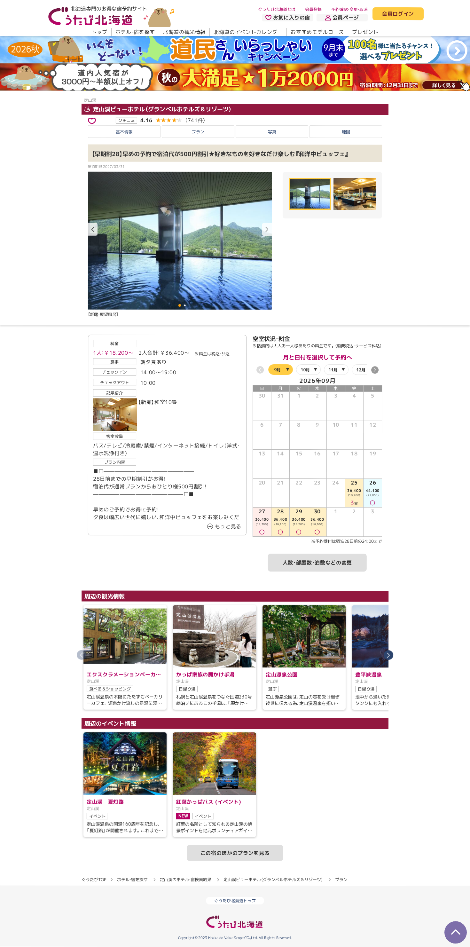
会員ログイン (398, 14)
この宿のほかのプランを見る (235, 852)
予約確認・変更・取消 (349, 9)
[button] (267, 229)
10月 (305, 370)
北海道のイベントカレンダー (248, 32)
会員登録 (313, 9)
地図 (346, 132)
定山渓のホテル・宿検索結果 (185, 879)
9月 (277, 370)
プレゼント (365, 32)
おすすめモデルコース (317, 32)
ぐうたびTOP (94, 879)
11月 (333, 370)
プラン (198, 132)
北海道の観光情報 (184, 32)
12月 (360, 370)
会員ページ (346, 17)
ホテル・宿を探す (135, 32)
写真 (272, 132)
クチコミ (126, 120)
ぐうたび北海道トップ (235, 901)
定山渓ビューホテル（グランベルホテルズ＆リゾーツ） (161, 109)
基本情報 (124, 132)
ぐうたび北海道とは (276, 9)
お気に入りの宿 (291, 17)
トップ (99, 32)
